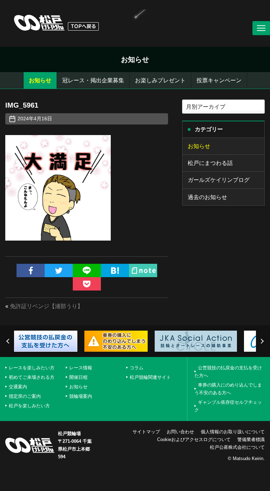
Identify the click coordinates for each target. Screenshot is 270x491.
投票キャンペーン (219, 80)
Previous (9, 341)
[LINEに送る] (87, 270)
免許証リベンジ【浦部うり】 (46, 306)
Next (261, 341)
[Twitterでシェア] (59, 270)
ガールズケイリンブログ (219, 180)
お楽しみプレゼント (160, 80)
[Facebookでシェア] (31, 270)
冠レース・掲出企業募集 (93, 80)
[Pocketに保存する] (87, 284)
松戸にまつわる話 (210, 163)
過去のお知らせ (207, 197)
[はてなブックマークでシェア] (115, 270)
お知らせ (40, 80)
